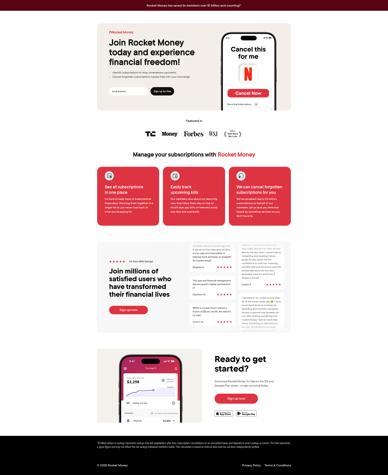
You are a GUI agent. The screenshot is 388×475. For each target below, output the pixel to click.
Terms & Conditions (277, 465)
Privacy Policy (251, 465)
